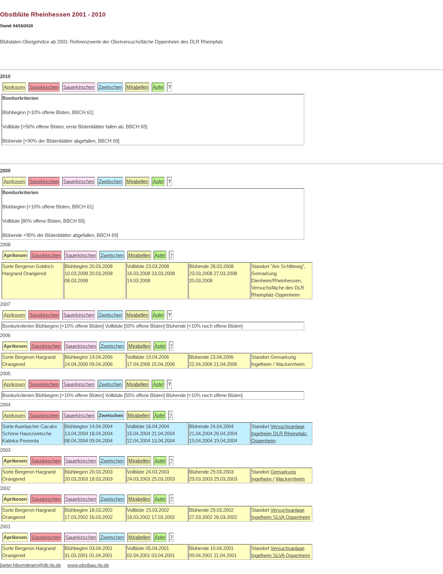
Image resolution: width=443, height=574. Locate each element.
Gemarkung (283, 471)
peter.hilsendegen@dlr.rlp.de (31, 565)
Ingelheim (262, 433)
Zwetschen (110, 87)
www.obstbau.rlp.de (88, 565)
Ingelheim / (262, 479)
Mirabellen (137, 87)
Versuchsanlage (287, 426)
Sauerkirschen (78, 87)
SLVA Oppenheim (291, 517)
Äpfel (158, 87)
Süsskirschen (44, 87)
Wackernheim (290, 479)
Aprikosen (14, 87)
